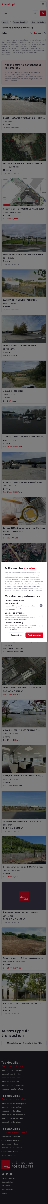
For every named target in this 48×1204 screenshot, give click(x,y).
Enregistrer (16, 635)
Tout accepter (34, 635)
